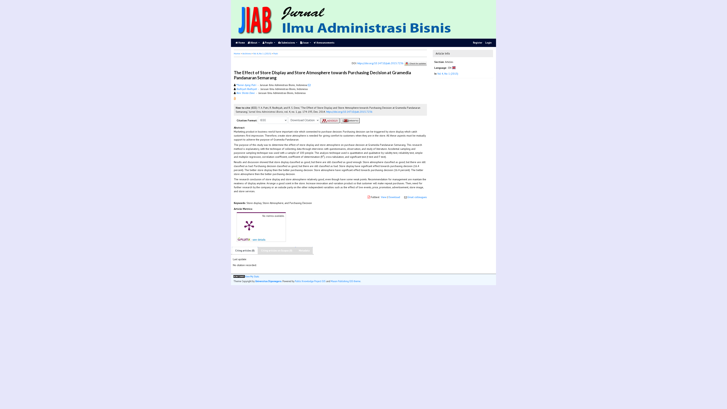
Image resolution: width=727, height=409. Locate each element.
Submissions (288, 42)
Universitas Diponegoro (268, 281)
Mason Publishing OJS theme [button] (345, 281)
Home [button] (237, 53)
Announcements (325, 42)
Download (394, 197)
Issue (305, 42)
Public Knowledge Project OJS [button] (310, 281)
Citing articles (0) (245, 250)
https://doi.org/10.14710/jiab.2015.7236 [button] (349, 111)
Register (477, 42)
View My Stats (252, 276)
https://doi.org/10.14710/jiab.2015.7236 (380, 63)
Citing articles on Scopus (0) (276, 250)
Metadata (304, 250)
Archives (246, 53)
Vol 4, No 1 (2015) (262, 53)
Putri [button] (275, 53)
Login (488, 42)
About (254, 42)
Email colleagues (417, 197)
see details (259, 239)
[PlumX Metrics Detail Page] (249, 225)
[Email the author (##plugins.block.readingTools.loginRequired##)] (309, 85)
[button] (235, 98)
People (268, 42)
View (383, 197)
